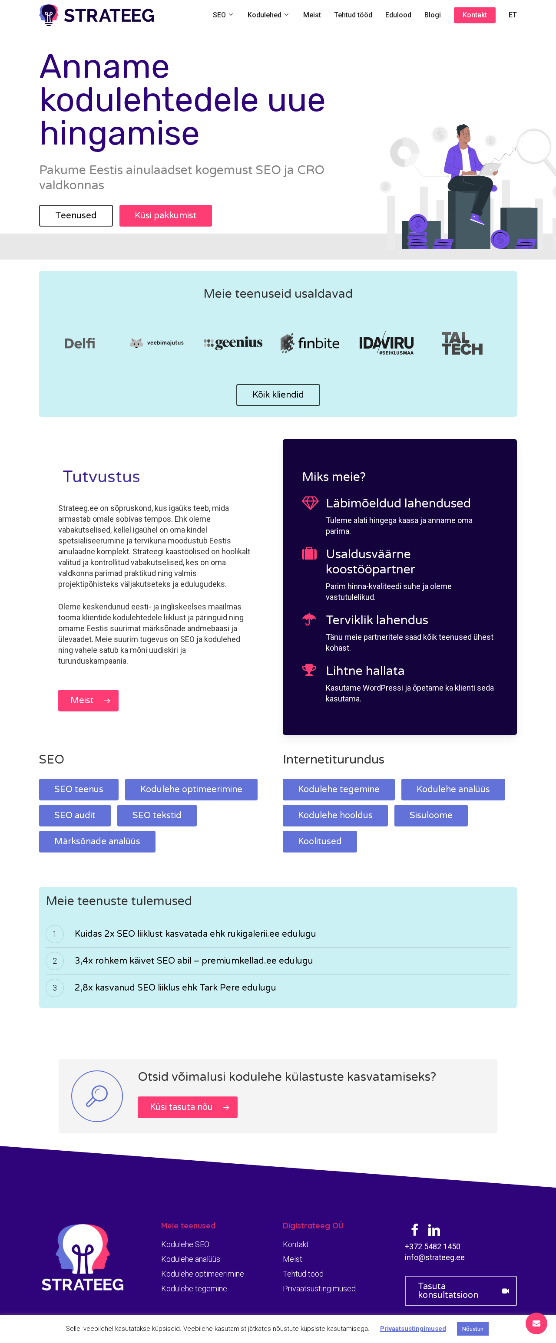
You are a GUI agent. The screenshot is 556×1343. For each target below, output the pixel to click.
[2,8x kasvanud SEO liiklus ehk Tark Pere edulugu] (278, 987)
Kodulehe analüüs (190, 1259)
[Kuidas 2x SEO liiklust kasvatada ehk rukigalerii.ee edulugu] (278, 934)
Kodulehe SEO (185, 1244)
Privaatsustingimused (319, 1288)
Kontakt (296, 1244)
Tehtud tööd (303, 1273)
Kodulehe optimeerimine (202, 1273)
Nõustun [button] (472, 1329)
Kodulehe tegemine (194, 1288)
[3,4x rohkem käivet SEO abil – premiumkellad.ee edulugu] (278, 961)
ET (513, 15)
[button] (76, 216)
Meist (292, 1259)
